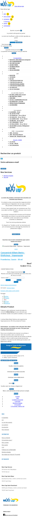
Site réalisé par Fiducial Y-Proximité (11, 454)
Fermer (16, 282)
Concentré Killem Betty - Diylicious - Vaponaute (13, 254)
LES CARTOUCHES (15, 63)
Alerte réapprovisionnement (8, 285)
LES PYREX (12, 68)
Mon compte (5, 442)
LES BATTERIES (14, 65)
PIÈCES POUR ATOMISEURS (17, 103)
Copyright (17, 401)
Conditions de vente (17, 400)
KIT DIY (12, 79)
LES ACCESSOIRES (14, 70)
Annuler (8, 280)
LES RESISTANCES (14, 66)
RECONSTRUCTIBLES (15, 96)
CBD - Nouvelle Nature (16, 134)
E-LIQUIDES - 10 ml (15, 112)
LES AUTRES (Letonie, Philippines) (19, 126)
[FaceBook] (7, 303)
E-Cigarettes (5, 417)
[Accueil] (11, 501)
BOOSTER (12, 75)
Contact (17, 396)
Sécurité (6, 177)
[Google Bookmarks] (6, 301)
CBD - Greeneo (14, 133)
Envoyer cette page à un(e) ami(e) (10, 291)
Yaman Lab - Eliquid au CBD (18, 136)
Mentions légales (8, 176)
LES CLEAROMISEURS (15, 61)
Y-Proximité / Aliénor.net (17, 406)
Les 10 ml (12, 142)
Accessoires (5, 427)
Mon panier (5, 445)
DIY (3, 420)
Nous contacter (6, 438)
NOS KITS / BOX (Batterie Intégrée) (20, 60)
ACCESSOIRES (13, 105)
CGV (3, 447)
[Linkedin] (6, 298)
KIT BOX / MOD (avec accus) (18, 94)
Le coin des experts (7, 422)
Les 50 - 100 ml (14, 143)
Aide (17, 398)
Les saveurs (5, 425)
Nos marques (5, 429)
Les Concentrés (14, 145)
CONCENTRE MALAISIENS (17, 84)
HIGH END (12, 98)
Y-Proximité (17, 405)
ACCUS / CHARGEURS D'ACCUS (18, 100)
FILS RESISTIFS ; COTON (16, 101)
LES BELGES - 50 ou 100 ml (17, 120)
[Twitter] (6, 296)
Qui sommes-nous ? (7, 440)
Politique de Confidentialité (9, 450)
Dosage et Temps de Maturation (16, 345)
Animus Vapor (11, 288)
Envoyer (19, 280)
